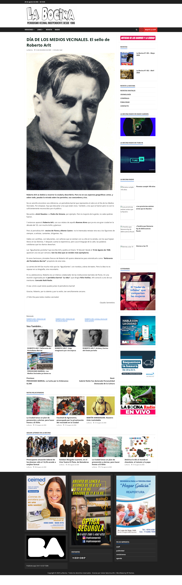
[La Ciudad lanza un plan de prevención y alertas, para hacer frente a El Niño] (41, 405)
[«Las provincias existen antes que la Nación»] (127, 213)
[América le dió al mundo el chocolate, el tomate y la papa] (140, 447)
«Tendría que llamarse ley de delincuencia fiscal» (144, 228)
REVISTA (49, 30)
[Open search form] (137, 30)
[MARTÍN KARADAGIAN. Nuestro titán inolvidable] (101, 405)
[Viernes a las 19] (127, 252)
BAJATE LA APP (150, 30)
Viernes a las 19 (142, 246)
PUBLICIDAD (125, 102)
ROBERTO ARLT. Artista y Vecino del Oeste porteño (96, 320)
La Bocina (30, 50)
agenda (119, 558)
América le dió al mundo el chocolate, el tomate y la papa (138, 460)
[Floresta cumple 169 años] (127, 193)
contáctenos (121, 554)
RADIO (57, 30)
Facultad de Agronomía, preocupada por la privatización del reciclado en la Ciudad (70, 420)
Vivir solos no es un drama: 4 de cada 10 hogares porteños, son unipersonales (138, 291)
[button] (126, 308)
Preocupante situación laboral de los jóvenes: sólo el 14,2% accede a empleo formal (41, 461)
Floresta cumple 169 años (145, 186)
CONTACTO (124, 106)
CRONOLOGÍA (125, 94)
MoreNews (120, 573)
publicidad (120, 551)
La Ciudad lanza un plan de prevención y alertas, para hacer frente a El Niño (40, 420)
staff (118, 547)
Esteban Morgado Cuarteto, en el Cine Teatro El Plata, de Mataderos (74, 460)
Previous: (47, 381)
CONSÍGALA (124, 98)
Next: (97, 381)
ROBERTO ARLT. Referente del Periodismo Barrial (36, 320)
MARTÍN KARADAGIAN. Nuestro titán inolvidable (100, 419)
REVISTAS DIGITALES (127, 91)
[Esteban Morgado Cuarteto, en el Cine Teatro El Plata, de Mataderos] (74, 447)
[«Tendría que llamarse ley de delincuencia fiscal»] (127, 232)
